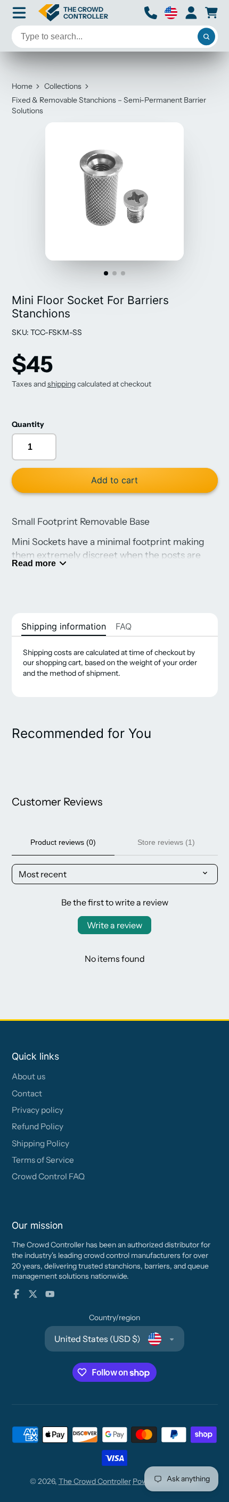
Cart (211, 12)
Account (191, 12)
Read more (34, 563)
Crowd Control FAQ (48, 1176)
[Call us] (150, 12)
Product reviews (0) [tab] (63, 842)
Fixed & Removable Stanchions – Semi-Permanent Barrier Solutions (109, 105)
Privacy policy (37, 1110)
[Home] (73, 12)
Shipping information (63, 626)
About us (28, 1076)
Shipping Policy (40, 1143)
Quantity (28, 424)
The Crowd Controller (95, 1481)
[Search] (207, 37)
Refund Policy (37, 1126)
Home (22, 86)
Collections (62, 86)
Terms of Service (43, 1160)
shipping (61, 384)
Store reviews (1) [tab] (166, 842)
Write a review (114, 925)
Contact (27, 1093)
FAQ (124, 626)
